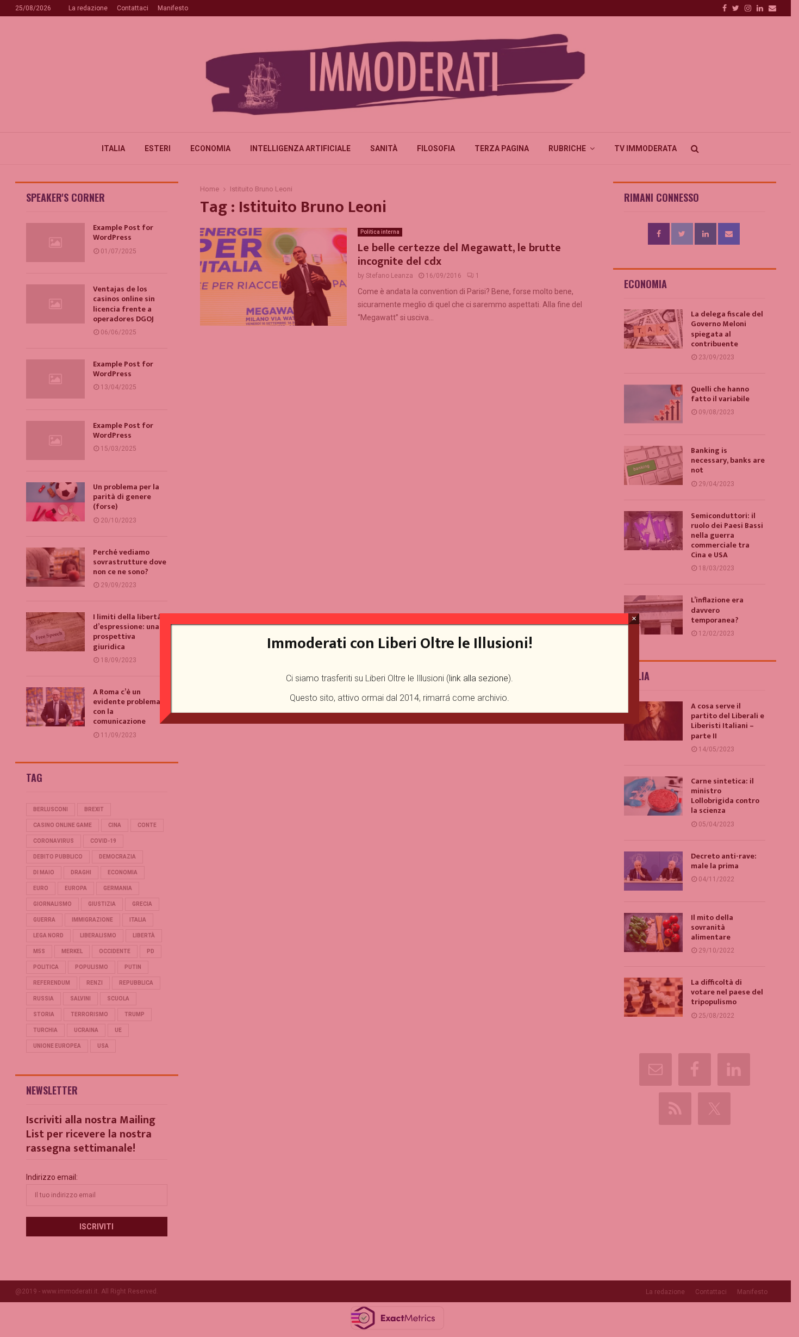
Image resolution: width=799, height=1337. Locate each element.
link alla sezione (478, 678)
